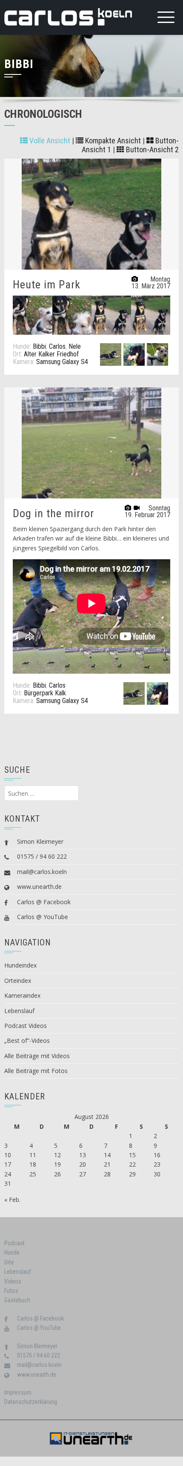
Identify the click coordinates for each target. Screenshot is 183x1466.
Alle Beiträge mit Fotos (36, 1071)
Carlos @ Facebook (44, 902)
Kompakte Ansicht (112, 140)
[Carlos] (134, 354)
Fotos (11, 1290)
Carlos (57, 346)
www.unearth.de (39, 886)
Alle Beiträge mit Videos (37, 1056)
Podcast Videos (25, 1026)
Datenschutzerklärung (30, 1401)
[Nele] (157, 354)
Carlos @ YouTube (42, 917)
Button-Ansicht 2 (151, 149)
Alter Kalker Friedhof (51, 354)
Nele (75, 346)
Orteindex (17, 980)
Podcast (14, 1243)
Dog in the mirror (53, 513)
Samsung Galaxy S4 (62, 362)
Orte (9, 1262)
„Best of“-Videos (27, 1040)
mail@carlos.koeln (42, 872)
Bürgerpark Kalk (45, 693)
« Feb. (12, 1200)
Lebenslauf (19, 1011)
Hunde (12, 1252)
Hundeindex (20, 965)
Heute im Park (46, 284)
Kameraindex (22, 995)
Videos (12, 1281)
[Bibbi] (110, 354)
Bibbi (39, 346)
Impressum (17, 1392)
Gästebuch (17, 1300)
